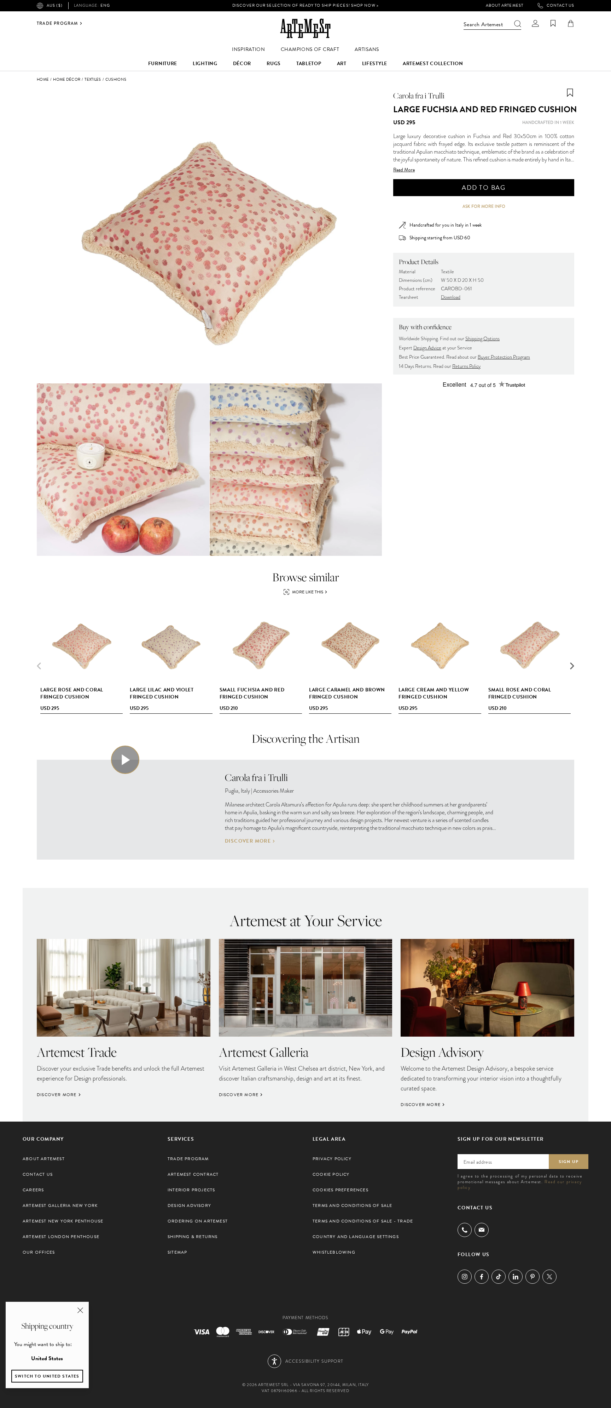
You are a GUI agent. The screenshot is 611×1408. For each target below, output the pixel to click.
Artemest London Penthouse (61, 1236)
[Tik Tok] (498, 1276)
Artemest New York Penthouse (63, 1221)
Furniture (162, 63)
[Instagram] (464, 1276)
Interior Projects (191, 1190)
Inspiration (248, 49)
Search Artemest (483, 24)
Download (450, 297)
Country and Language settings (356, 1236)
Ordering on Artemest (198, 1221)
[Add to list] (570, 93)
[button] (572, 666)
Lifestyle (374, 63)
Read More (404, 169)
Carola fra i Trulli (418, 95)
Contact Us (560, 5)
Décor (242, 63)
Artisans (367, 49)
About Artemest (504, 5)
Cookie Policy (331, 1174)
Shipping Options (482, 338)
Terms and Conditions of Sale (352, 1205)
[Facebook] (481, 1276)
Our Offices (39, 1252)
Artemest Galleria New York (60, 1205)
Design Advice (427, 347)
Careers (33, 1190)
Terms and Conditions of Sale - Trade (363, 1221)
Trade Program (57, 23)
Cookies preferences (340, 1190)
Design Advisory (189, 1205)
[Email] (481, 1230)
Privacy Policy (332, 1159)
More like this (307, 592)
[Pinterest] (532, 1276)
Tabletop (308, 63)
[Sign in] (535, 23)
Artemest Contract (193, 1174)
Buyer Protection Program (504, 357)
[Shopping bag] (571, 23)
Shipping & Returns (193, 1236)
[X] (549, 1276)
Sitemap (177, 1252)
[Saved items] (553, 23)
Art (342, 63)
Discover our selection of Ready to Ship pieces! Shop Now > (305, 5)
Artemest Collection (433, 63)
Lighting (205, 63)
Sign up (568, 1161)
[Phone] (464, 1230)
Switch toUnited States (47, 1376)
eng (92, 5)
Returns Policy (466, 366)
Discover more (248, 841)
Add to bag (484, 187)
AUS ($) (55, 5)
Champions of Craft (310, 49)
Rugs (274, 63)
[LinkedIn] (515, 1276)
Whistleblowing (334, 1252)
